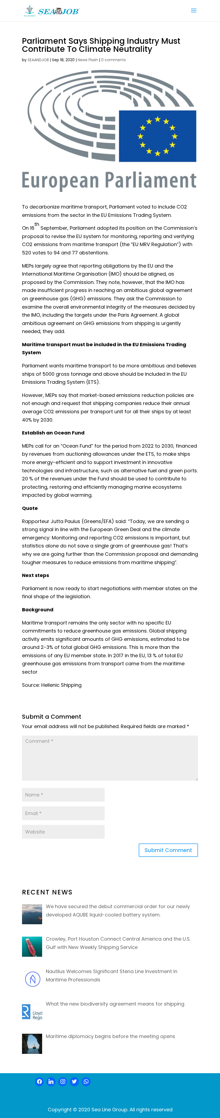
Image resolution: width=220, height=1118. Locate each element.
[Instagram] (63, 1082)
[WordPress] (74, 1082)
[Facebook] (39, 1082)
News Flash (88, 60)
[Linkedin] (51, 1082)
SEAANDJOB (38, 60)
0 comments (113, 60)
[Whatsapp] (86, 1082)
